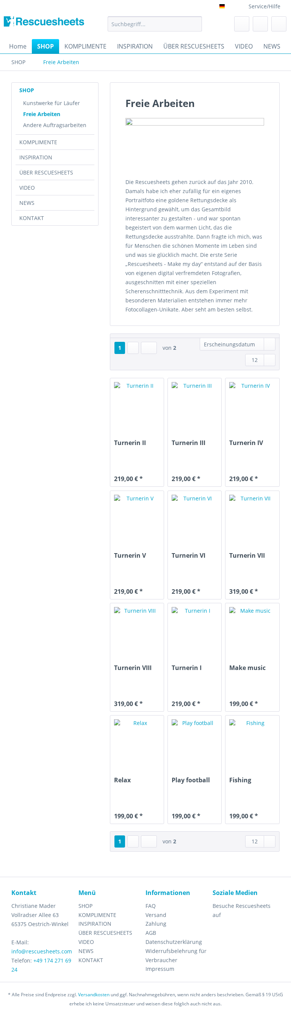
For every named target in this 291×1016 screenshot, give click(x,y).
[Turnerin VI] (194, 517)
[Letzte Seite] (149, 348)
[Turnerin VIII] (137, 630)
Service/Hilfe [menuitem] (264, 6)
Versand (156, 914)
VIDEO (27, 187)
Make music (247, 668)
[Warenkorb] (278, 23)
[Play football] (194, 742)
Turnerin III (188, 443)
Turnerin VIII (133, 668)
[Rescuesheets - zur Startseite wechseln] (44, 25)
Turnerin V (130, 556)
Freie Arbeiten (41, 114)
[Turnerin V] (137, 517)
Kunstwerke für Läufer (51, 103)
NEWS (26, 202)
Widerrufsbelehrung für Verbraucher (176, 955)
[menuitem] (155, 27)
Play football (191, 780)
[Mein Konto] (260, 23)
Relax (122, 780)
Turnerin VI (188, 556)
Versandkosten (94, 994)
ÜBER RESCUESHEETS (46, 172)
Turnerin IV (246, 443)
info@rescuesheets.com (41, 951)
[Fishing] (252, 742)
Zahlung (156, 923)
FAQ (151, 905)
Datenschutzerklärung (174, 941)
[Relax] (137, 742)
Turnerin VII (247, 556)
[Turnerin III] (194, 405)
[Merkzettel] (241, 23)
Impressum (160, 968)
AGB (151, 932)
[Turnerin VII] (252, 517)
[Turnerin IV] (252, 405)
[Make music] (252, 630)
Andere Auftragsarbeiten (54, 125)
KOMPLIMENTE (38, 142)
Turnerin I (187, 668)
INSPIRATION (35, 157)
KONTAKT (31, 218)
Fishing (240, 780)
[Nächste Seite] (133, 348)
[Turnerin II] (137, 405)
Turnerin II (130, 443)
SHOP (26, 90)
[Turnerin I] (194, 630)
